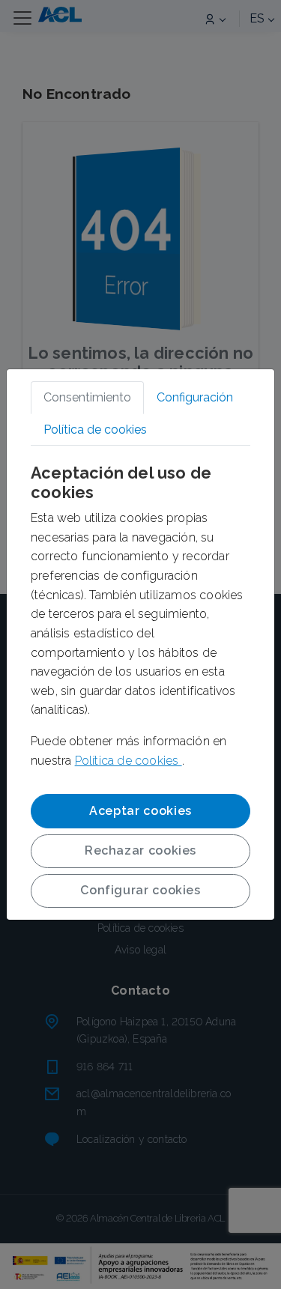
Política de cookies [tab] (95, 429)
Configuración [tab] (195, 397)
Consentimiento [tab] (87, 397)
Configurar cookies (140, 890)
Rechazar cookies (140, 850)
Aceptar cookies (140, 811)
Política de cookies (128, 760)
